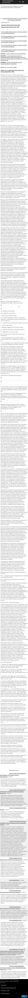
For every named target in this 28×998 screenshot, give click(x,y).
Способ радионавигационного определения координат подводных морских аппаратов (12, 791)
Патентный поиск (6, 2)
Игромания (3, 985)
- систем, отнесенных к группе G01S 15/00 (13, 53)
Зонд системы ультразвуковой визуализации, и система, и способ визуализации (12, 775)
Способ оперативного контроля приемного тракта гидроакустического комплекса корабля (13, 823)
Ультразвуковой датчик (15, 920)
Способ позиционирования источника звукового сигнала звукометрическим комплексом (12, 968)
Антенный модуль (14, 880)
